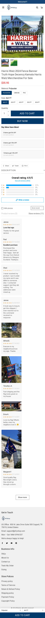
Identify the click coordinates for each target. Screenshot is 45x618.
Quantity (4, 108)
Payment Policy (7, 597)
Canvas (16, 93)
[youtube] (12, 543)
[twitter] (7, 543)
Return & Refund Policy (10, 589)
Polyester (13, 88)
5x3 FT (13, 102)
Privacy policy (7, 581)
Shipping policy (7, 593)
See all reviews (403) (22, 181)
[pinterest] (16, 543)
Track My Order (7, 566)
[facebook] (3, 543)
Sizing (3, 569)
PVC (24, 93)
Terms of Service (8, 585)
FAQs (3, 554)
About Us (5, 558)
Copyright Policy (8, 601)
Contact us (5, 562)
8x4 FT (37, 102)
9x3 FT (29, 102)
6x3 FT (21, 102)
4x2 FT (8, 98)
